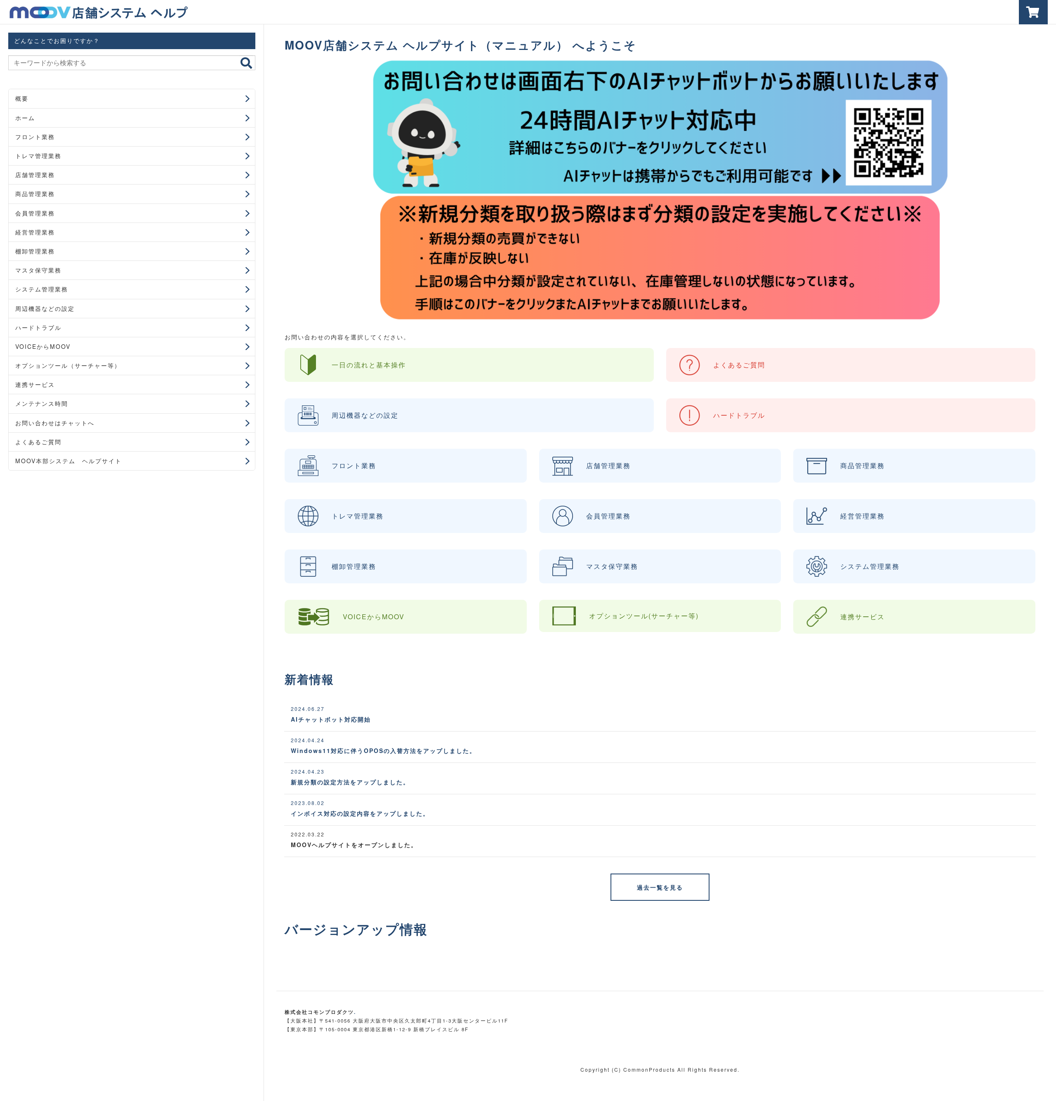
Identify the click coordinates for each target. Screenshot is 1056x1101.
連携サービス (35, 384)
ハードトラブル (38, 327)
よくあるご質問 (38, 442)
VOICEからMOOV (43, 346)
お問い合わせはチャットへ (54, 423)
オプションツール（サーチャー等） (68, 365)
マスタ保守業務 (38, 270)
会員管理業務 (35, 213)
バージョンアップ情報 (356, 928)
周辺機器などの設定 (45, 308)
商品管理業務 (35, 193)
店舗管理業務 (35, 174)
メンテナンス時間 (41, 403)
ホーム (25, 118)
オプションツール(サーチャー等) (644, 615)
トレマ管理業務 (38, 156)
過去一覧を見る (660, 887)
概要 (21, 98)
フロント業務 (35, 137)
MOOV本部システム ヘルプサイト (68, 461)
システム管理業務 (41, 289)
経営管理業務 (35, 232)
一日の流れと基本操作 (369, 364)
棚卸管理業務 (35, 251)
